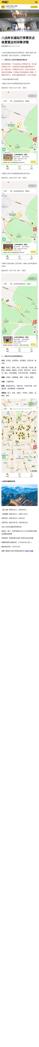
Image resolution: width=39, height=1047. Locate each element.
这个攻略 (30, 551)
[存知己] (17, 2)
